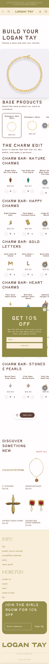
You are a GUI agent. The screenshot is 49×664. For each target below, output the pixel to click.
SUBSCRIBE (25, 345)
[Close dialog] (44, 309)
